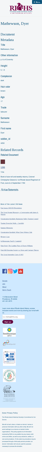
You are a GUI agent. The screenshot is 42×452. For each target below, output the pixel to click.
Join (3, 284)
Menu (38, 2)
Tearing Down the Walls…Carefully (12, 223)
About (4, 287)
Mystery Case (5, 237)
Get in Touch (6, 290)
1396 (3, 167)
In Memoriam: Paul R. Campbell (11, 241)
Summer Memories (7, 228)
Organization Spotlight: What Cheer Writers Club (16, 232)
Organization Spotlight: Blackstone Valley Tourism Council (19, 219)
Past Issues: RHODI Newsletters (11, 208)
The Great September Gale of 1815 (12, 254)
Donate (4, 281)
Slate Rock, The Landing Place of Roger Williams (17, 246)
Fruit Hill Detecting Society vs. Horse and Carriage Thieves (20, 250)
